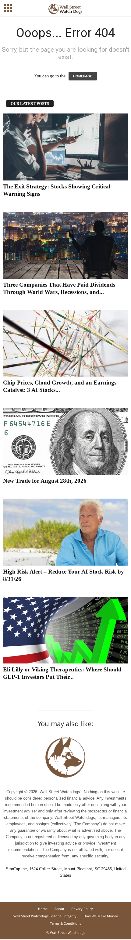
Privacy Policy (82, 908)
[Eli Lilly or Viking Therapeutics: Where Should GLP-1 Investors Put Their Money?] (65, 630)
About (59, 908)
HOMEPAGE (82, 76)
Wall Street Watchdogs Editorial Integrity (44, 916)
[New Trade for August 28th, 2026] (65, 441)
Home (43, 908)
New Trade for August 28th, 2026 (45, 480)
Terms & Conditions (65, 923)
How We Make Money (100, 916)
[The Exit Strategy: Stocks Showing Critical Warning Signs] (65, 146)
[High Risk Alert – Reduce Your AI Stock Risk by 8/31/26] (65, 532)
